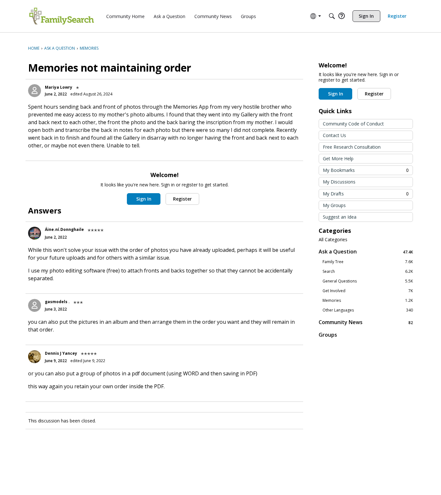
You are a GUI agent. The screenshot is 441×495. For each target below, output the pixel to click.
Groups (328, 335)
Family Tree (368, 262)
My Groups (334, 205)
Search (368, 271)
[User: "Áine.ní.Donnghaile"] (34, 233)
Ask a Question (366, 251)
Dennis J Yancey (61, 353)
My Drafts (366, 194)
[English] (61, 16)
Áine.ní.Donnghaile (64, 229)
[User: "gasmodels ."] (34, 305)
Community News (366, 322)
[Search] (332, 16)
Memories (368, 300)
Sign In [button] (143, 199)
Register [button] (182, 199)
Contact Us (334, 135)
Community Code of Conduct (353, 124)
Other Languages (368, 310)
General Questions (368, 281)
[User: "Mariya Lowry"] (34, 90)
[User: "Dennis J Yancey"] (34, 356)
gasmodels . (57, 301)
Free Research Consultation (352, 147)
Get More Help (338, 158)
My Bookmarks (366, 170)
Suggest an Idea (339, 217)
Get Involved (368, 291)
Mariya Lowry (58, 87)
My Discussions (339, 182)
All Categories (333, 240)
